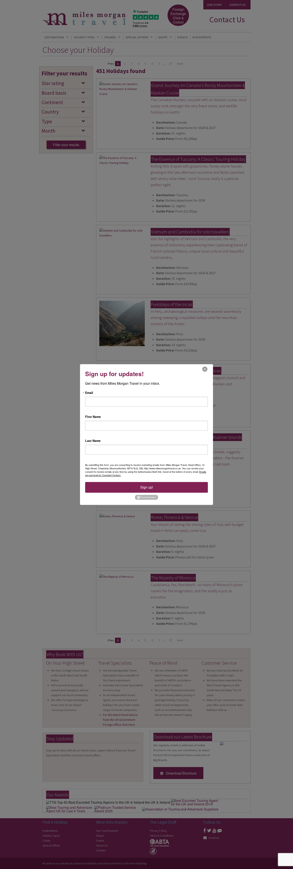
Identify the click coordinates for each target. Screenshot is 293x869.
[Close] (205, 368)
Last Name (93, 440)
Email (89, 392)
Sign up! (146, 487)
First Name (93, 416)
